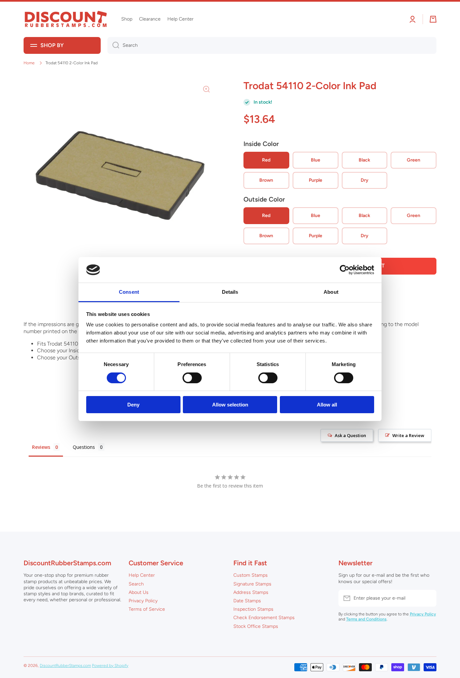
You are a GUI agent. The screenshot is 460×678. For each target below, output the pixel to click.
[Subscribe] (428, 598)
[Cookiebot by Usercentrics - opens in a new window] (344, 270)
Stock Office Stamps (255, 626)
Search (136, 584)
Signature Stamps (252, 584)
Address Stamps (250, 592)
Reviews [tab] (41, 447)
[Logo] (66, 19)
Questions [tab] (84, 447)
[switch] (192, 377)
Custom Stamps (250, 575)
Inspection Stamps (253, 609)
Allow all (327, 404)
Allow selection (230, 404)
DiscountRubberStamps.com (65, 665)
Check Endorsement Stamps (264, 617)
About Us (139, 592)
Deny (133, 404)
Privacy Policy (143, 601)
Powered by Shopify (110, 665)
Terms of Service (147, 609)
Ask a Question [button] (350, 435)
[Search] (113, 45)
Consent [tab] (129, 292)
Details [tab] (230, 292)
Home (29, 63)
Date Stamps (247, 601)
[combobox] (271, 45)
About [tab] (331, 292)
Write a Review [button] (408, 435)
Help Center (142, 575)
